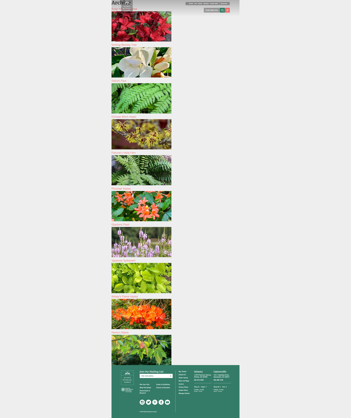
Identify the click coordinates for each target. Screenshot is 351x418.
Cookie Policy (183, 390)
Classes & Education (163, 387)
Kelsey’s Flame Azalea (125, 296)
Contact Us (182, 374)
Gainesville (224, 3)
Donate (200, 3)
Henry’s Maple (120, 332)
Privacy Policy (183, 387)
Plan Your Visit (212, 10)
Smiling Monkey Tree (124, 44)
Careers (181, 384)
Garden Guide (214, 3)
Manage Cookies (184, 393)
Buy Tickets (182, 371)
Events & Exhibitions (163, 384)
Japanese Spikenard (123, 260)
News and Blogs (184, 381)
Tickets (191, 3)
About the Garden (145, 387)
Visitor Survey (183, 378)
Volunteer (206, 3)
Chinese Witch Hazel (124, 116)
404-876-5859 (199, 380)
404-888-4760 (218, 380)
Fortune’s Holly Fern (124, 152)
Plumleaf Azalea (121, 188)
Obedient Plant (120, 224)
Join (195, 3)
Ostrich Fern (119, 80)
